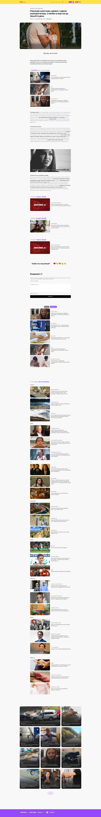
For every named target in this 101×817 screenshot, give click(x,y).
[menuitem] (80, 2)
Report (62, 2)
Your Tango (62, 117)
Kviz (59, 2)
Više (50, 793)
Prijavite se (50, 296)
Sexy (66, 2)
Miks (56, 2)
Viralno (52, 2)
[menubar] (80, 2)
